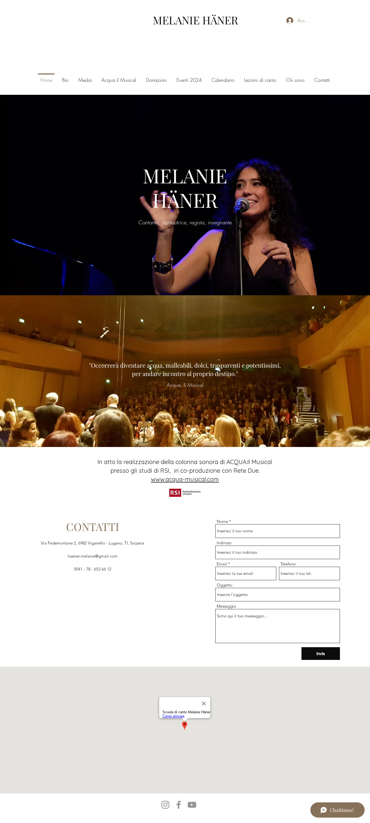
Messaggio (226, 606)
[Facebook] (178, 804)
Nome (222, 521)
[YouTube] (192, 804)
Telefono (288, 564)
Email (222, 564)
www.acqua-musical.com (185, 479)
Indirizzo (224, 543)
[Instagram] (165, 804)
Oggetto (224, 585)
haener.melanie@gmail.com (93, 556)
